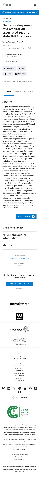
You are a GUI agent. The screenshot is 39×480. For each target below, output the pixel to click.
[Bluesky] (3, 389)
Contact (19, 363)
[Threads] (35, 389)
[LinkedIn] (8, 389)
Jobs (19, 356)
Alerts (19, 361)
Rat (19, 266)
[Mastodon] (19, 389)
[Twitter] (14, 389)
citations (28, 81)
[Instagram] (25, 389)
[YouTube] (30, 389)
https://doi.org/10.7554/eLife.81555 (14, 48)
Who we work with (19, 358)
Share (9, 74)
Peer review (28, 91)
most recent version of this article (24, 12)
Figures (18, 91)
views (6, 81)
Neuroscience (7, 21)
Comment (22, 74)
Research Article (8, 19)
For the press (19, 376)
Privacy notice (19, 289)
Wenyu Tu (6, 42)
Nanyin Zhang (16, 42)
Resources (19, 378)
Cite (22, 68)
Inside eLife (19, 371)
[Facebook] (19, 393)
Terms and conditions (19, 366)
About (19, 353)
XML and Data (19, 381)
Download (10, 68)
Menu (31, 5)
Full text (9, 91)
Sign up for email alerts (19, 284)
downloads (17, 81)
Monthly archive (19, 373)
